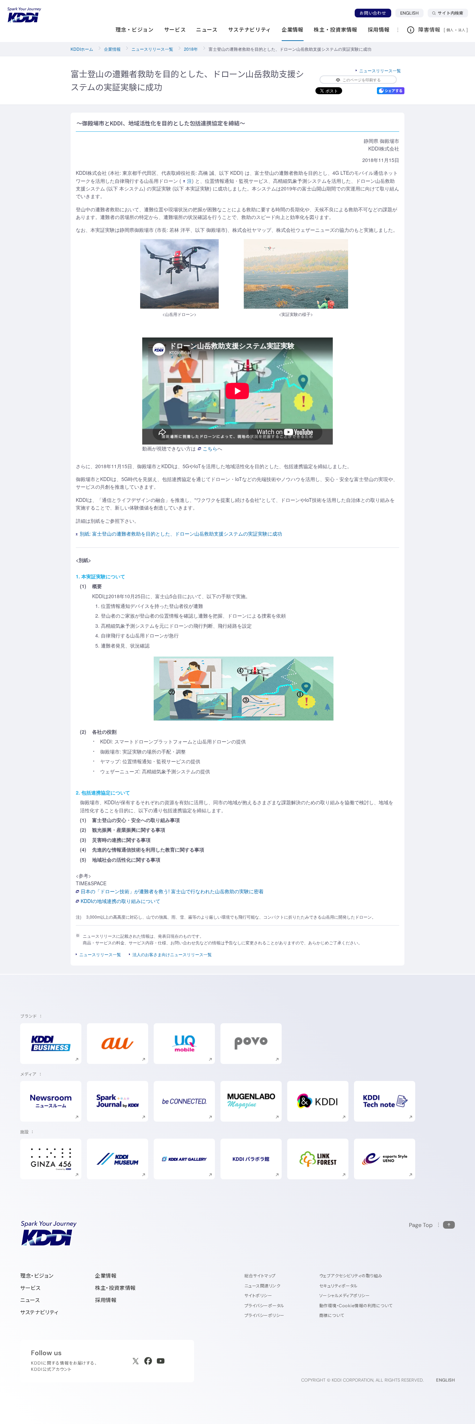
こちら (210, 448)
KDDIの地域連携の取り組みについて (120, 900)
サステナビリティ (39, 1312)
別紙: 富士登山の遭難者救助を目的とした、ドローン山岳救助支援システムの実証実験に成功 (181, 533)
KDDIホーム (82, 49)
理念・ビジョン (36, 1275)
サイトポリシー (258, 1296)
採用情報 (105, 1300)
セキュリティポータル (338, 1286)
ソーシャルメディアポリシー (344, 1296)
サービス (30, 1288)
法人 (462, 29)
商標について (331, 1315)
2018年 (191, 49)
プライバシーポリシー (264, 1315)
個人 (450, 29)
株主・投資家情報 (115, 1288)
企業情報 (112, 49)
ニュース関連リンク (262, 1286)
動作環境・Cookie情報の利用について (356, 1306)
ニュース (30, 1300)
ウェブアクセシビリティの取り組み (351, 1276)
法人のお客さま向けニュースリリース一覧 (172, 954)
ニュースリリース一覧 (152, 49)
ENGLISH (412, 13)
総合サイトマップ (260, 1276)
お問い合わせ (373, 13)
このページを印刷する (362, 79)
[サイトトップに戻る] (24, 15)
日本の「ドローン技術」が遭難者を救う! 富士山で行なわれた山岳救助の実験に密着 (172, 891)
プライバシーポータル (264, 1306)
